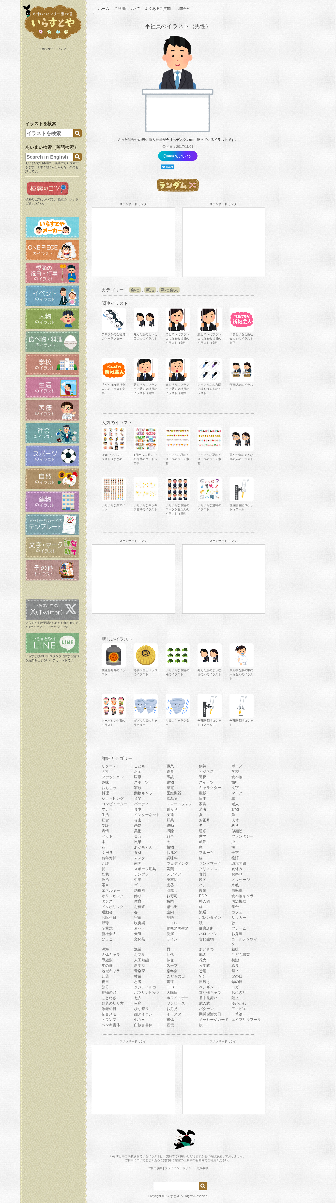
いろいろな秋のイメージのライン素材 (177, 459)
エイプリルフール (246, 1019)
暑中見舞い (208, 998)
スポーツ (141, 782)
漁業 (137, 949)
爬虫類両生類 (178, 928)
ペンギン (206, 987)
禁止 (235, 971)
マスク (139, 858)
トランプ (109, 1019)
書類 (170, 869)
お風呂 (172, 852)
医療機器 (174, 793)
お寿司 (172, 896)
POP (203, 896)
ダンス (107, 901)
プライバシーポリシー (179, 1168)
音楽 (137, 798)
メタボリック (113, 907)
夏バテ (139, 928)
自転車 (237, 890)
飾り (137, 896)
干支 (235, 852)
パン (202, 885)
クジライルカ (145, 987)
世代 (170, 954)
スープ (172, 965)
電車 (105, 885)
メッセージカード (214, 1019)
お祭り (237, 874)
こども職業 (240, 954)
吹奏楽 (139, 923)
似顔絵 (237, 831)
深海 (105, 949)
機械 (202, 793)
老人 (235, 804)
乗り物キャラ (210, 992)
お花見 (139, 954)
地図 (202, 954)
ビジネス (206, 771)
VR (201, 976)
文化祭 (139, 939)
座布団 (172, 879)
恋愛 (137, 825)
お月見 (172, 1009)
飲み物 (172, 798)
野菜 (170, 820)
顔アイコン (143, 1014)
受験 (105, 825)
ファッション (113, 777)
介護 (105, 863)
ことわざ (109, 998)
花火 (202, 960)
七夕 (137, 998)
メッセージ (240, 879)
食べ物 (237, 777)
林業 (137, 976)
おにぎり (238, 992)
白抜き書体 (143, 1025)
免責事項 (202, 1168)
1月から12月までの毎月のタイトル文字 (145, 459)
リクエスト (111, 766)
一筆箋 (237, 1014)
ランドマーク (210, 863)
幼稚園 (139, 890)
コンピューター (114, 804)
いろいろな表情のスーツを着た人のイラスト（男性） (177, 509)
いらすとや (172, 1196)
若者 (202, 809)
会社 (135, 289)
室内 (170, 912)
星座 (137, 1003)
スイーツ (206, 782)
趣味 (105, 782)
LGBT (171, 987)
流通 (202, 912)
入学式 (204, 965)
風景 (137, 842)
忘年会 (172, 971)
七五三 (139, 1019)
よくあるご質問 (158, 8)
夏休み (237, 869)
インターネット (147, 815)
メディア (174, 874)
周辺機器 (238, 901)
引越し (172, 890)
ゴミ (137, 885)
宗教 (235, 885)
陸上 (235, 998)
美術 (137, 831)
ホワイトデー (178, 998)
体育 (137, 901)
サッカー (238, 917)
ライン (172, 939)
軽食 (105, 820)
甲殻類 (107, 960)
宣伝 (170, 1025)
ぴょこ (107, 939)
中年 (137, 879)
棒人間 (204, 901)
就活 (150, 289)
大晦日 (172, 992)
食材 (137, 852)
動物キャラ (143, 793)
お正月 (204, 820)
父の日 (237, 976)
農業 (202, 890)
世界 (202, 836)
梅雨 (170, 901)
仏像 (170, 960)
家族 (137, 788)
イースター (176, 1014)
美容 (137, 836)
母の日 (237, 982)
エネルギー (111, 890)
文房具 (107, 852)
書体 (170, 1019)
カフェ (237, 912)
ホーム (103, 8)
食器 (202, 874)
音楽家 (139, 971)
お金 (137, 771)
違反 (202, 777)
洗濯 (170, 934)
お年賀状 (109, 858)
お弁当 (237, 934)
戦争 (170, 836)
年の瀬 (107, 965)
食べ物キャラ (242, 896)
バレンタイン (210, 917)
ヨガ (235, 987)
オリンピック (113, 896)
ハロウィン (208, 934)
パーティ (141, 804)
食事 (137, 809)
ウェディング (178, 863)
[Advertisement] (53, 83)
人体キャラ (111, 954)
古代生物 (206, 939)
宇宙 (137, 917)
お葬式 (139, 907)
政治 (105, 879)
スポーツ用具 (145, 869)
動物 (235, 809)
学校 (235, 771)
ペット (107, 836)
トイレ (172, 923)
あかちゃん (143, 847)
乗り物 (172, 809)
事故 (170, 777)
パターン (206, 1009)
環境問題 (238, 863)
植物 (170, 847)
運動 (170, 825)
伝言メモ (109, 1014)
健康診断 (206, 928)
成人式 (204, 1003)
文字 (235, 788)
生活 (105, 815)
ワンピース (176, 1003)
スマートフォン (179, 804)
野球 (105, 923)
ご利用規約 (155, 1168)
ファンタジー (242, 836)
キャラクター (210, 788)
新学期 (139, 965)
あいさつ (206, 949)
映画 (202, 879)
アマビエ (238, 1009)
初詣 (235, 960)
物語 (235, 858)
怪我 (105, 874)
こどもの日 (176, 976)
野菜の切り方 (113, 1003)
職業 (170, 766)
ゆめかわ (238, 1003)
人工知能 (141, 960)
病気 (202, 766)
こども (139, 766)
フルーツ (206, 852)
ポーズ (237, 766)
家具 (202, 804)
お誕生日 (109, 917)
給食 (235, 965)
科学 (235, 825)
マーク (237, 793)
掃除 (170, 831)
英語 (170, 917)
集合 (235, 907)
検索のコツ (65, 199)
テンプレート (145, 874)
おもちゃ (109, 788)
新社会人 (169, 289)
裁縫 (235, 949)
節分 (105, 987)
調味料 (172, 858)
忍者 (137, 982)
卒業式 (107, 928)
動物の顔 (109, 992)
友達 (170, 815)
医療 (137, 777)
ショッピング (113, 798)
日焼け (204, 982)
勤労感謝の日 (210, 1014)
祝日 (105, 982)
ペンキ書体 (111, 1025)
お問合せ (183, 8)
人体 (235, 820)
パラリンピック (147, 992)
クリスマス (208, 869)
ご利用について (127, 8)
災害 (137, 820)
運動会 (107, 912)
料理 (105, 793)
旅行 (235, 782)
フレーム (238, 928)
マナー (107, 809)
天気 (137, 934)
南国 (137, 863)
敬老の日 (109, 1009)
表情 (105, 831)
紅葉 (105, 976)
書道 (170, 982)
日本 (202, 798)
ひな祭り (141, 1009)
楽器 (170, 885)
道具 (170, 771)
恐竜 (202, 971)
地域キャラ (111, 971)
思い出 (172, 907)
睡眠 (202, 831)
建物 (170, 782)
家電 (170, 788)
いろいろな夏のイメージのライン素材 (209, 459)
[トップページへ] (52, 39)
